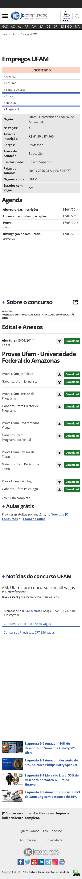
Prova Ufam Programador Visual (20, 425)
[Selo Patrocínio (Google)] (65, 16)
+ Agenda (10, 76)
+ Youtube (69, 611)
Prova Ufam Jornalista (17, 374)
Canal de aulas (34, 519)
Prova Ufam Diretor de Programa (18, 396)
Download (72, 341)
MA (77, 26)
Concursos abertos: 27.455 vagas (27, 624)
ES (62, 26)
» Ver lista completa (16, 498)
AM (34, 26)
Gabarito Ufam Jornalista (20, 381)
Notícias (10, 102)
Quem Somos (29, 831)
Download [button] (72, 374)
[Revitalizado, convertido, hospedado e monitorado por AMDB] (76, 872)
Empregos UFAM (29, 34)
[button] (59, 341)
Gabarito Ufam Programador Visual (16, 437)
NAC (5, 26)
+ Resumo (10, 83)
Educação (36, 153)
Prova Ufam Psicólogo (18, 481)
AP (26, 26)
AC (13, 26)
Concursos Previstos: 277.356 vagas (29, 632)
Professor (36, 145)
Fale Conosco (52, 831)
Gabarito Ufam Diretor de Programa (20, 408)
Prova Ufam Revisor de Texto (18, 454)
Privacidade (54, 840)
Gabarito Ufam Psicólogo (20, 489)
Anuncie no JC (29, 840)
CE (48, 26)
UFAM (33, 179)
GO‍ (69, 26)
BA (41, 26)
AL (19, 26)
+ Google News (50, 611)
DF (55, 26)
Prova (8, 96)
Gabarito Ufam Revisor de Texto (20, 466)
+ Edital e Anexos (14, 89)
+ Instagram (11, 615)
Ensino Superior (40, 162)
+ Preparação (12, 109)
